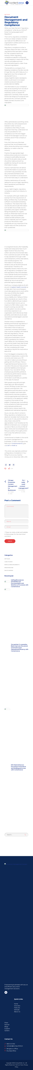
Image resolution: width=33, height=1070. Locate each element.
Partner (7, 1024)
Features (17, 1008)
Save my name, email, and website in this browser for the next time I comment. (16, 534)
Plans (6, 1022)
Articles (7, 14)
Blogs (6, 1026)
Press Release (8, 567)
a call (8, 445)
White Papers (8, 570)
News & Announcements (11, 564)
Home (16, 1004)
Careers (6, 1030)
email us (14, 445)
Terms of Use (19, 1065)
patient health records (19, 287)
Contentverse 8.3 (17, 443)
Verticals (16, 1009)
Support (7, 1028)
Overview (17, 1006)
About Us (17, 1011)
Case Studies (8, 561)
